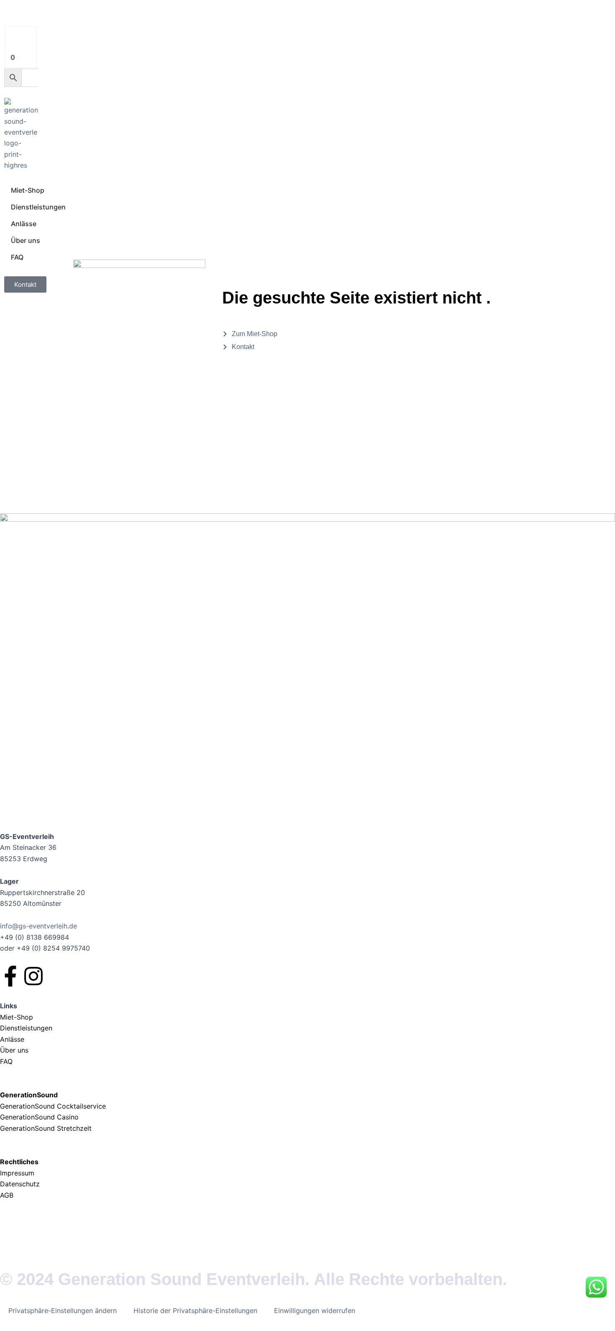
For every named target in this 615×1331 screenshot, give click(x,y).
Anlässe (12, 1039)
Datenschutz (20, 1184)
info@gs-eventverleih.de (38, 926)
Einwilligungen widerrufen (314, 1310)
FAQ (6, 1061)
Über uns (14, 1050)
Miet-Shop (16, 1017)
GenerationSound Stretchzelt (46, 1128)
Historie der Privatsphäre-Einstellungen (195, 1310)
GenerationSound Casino (40, 1117)
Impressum (18, 1173)
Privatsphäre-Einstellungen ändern (62, 1310)
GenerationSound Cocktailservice (54, 1106)
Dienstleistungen (26, 1028)
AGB (6, 1195)
